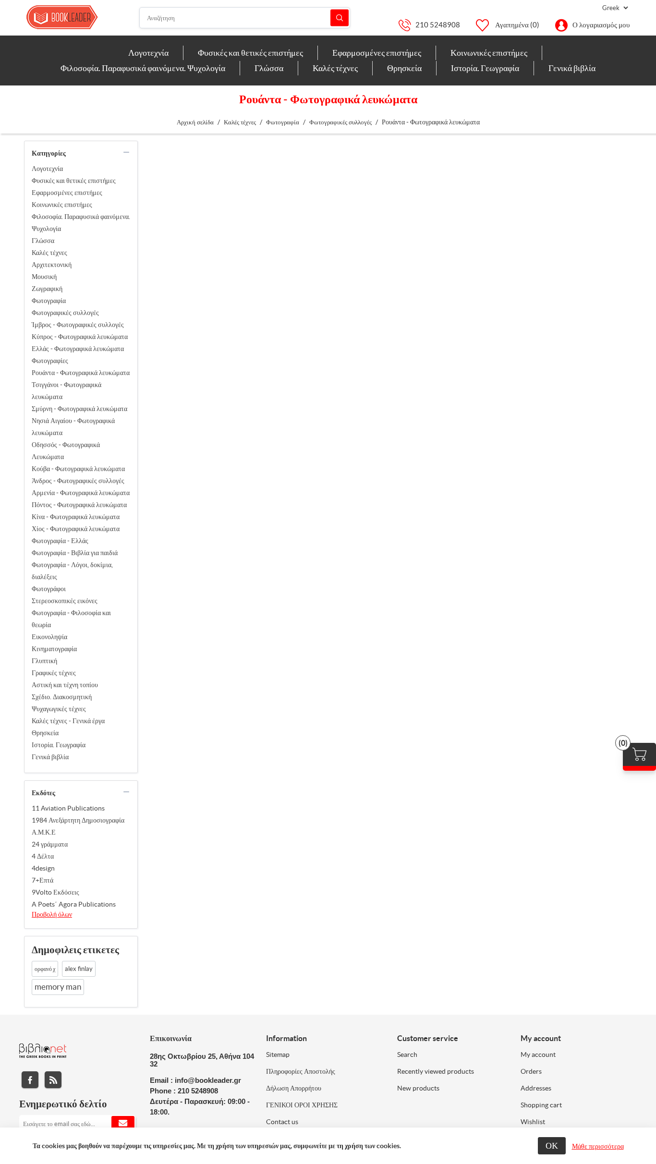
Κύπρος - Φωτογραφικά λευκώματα (80, 336)
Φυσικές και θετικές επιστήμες (74, 180)
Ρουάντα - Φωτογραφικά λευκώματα (81, 372)
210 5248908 (437, 25)
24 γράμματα (50, 844)
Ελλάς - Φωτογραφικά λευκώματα (78, 348)
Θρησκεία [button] (404, 68)
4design (43, 868)
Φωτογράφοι (49, 589)
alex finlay (79, 968)
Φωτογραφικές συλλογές (65, 312)
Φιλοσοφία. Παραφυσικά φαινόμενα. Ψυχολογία (81, 222)
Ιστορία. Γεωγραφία (58, 745)
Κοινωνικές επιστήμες (62, 204)
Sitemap (278, 1054)
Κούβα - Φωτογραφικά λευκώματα (78, 469)
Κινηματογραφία (54, 649)
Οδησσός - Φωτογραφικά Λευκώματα (66, 451)
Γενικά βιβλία (50, 757)
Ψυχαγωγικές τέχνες (59, 709)
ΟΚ (552, 1145)
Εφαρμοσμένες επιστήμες (67, 192)
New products (418, 1088)
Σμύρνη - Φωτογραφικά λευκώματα (79, 408)
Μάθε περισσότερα (598, 1146)
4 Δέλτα (43, 856)
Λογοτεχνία (47, 168)
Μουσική (44, 276)
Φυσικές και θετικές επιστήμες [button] (250, 53)
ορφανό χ (45, 969)
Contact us (282, 1122)
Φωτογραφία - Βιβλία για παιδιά (75, 553)
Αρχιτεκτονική (52, 264)
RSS (53, 1079)
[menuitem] (148, 53)
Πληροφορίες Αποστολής (300, 1071)
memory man (58, 986)
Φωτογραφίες (50, 360)
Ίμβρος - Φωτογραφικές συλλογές (78, 324)
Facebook (30, 1079)
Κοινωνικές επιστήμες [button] (488, 53)
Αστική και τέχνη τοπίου (65, 685)
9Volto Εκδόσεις (55, 892)
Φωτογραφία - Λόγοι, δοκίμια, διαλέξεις (72, 571)
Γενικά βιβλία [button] (571, 68)
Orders (531, 1071)
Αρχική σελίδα (195, 122)
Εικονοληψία (49, 637)
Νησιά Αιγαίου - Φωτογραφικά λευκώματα (73, 426)
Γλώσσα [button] (269, 68)
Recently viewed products (435, 1071)
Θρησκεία (45, 733)
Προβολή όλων (52, 914)
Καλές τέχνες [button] (335, 68)
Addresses (536, 1088)
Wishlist (533, 1122)
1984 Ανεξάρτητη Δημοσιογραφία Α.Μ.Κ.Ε (78, 826)
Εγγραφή (122, 1123)
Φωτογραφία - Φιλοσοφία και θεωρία (71, 619)
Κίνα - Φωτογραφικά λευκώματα (76, 517)
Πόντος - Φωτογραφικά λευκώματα (79, 505)
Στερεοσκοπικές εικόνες (64, 601)
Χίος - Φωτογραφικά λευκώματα (76, 529)
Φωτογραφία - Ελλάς (60, 541)
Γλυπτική (44, 661)
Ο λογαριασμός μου (601, 25)
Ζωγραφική (47, 288)
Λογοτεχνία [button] (148, 53)
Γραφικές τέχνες (54, 673)
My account (538, 1054)
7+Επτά (42, 880)
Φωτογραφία (49, 300)
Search (407, 1054)
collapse (126, 152)
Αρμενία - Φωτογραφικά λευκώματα (81, 493)
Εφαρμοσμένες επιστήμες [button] (376, 53)
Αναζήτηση (339, 18)
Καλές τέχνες (49, 252)
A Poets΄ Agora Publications (74, 904)
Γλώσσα (43, 240)
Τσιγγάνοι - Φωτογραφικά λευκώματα (66, 390)
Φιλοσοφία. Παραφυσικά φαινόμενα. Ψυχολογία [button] (143, 68)
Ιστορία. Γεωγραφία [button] (485, 68)
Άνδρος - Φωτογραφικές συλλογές (78, 481)
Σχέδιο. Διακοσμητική (62, 697)
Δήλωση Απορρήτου (293, 1088)
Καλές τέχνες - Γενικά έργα (68, 721)
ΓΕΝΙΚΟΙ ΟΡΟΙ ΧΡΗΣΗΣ (302, 1105)
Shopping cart (541, 1105)
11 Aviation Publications (68, 808)
